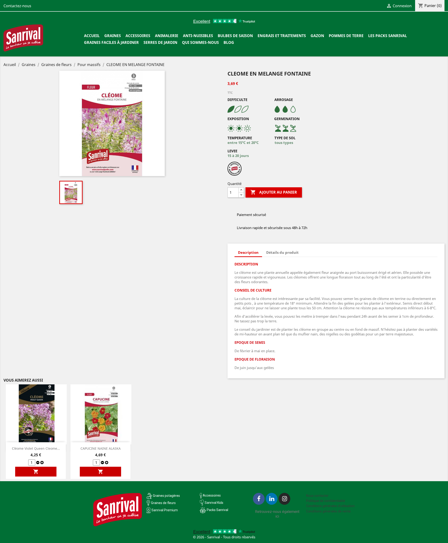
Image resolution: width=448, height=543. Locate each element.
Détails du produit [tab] (282, 252)
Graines (112, 35)
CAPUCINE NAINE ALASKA (100, 448)
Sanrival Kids (214, 503)
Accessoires (138, 35)
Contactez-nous (17, 5)
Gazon (317, 35)
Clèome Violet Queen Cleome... (36, 448)
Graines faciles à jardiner (111, 42)
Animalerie (166, 35)
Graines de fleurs (163, 503)
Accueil (92, 35)
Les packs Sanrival (387, 35)
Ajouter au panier (273, 192)
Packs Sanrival (217, 510)
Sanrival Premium (164, 510)
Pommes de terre (346, 35)
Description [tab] (248, 252)
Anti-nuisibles (198, 35)
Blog (229, 42)
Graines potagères (166, 496)
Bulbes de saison (235, 35)
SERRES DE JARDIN (160, 42)
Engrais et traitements (282, 35)
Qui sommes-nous (200, 42)
